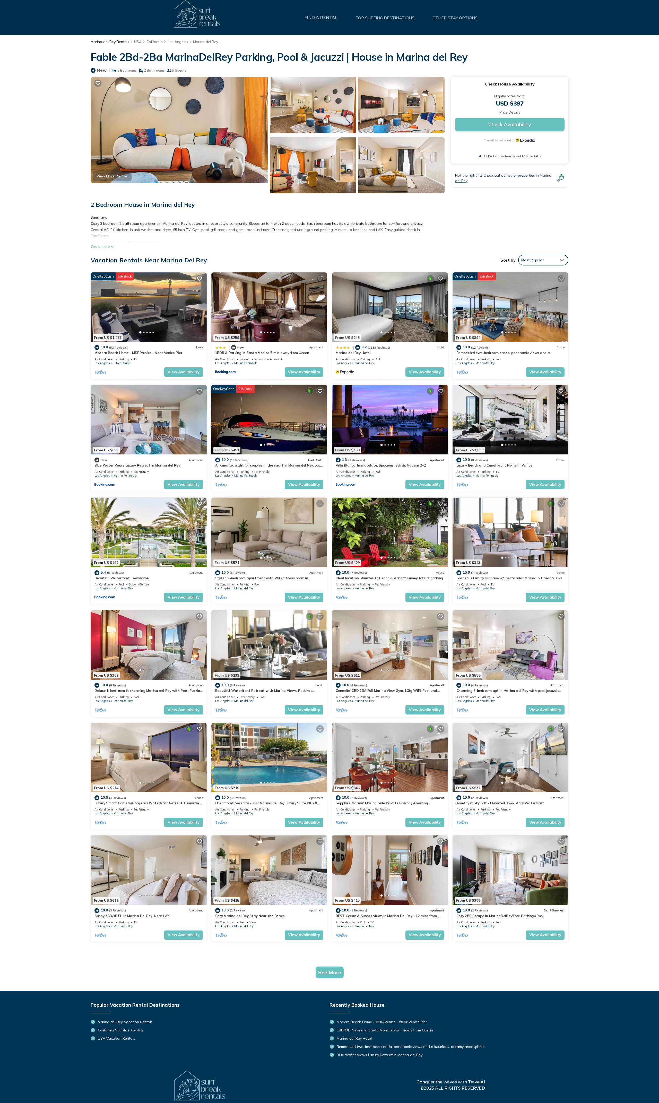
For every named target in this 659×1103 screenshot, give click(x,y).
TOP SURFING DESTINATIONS (384, 17)
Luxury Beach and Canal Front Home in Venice (494, 465)
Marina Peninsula (245, 363)
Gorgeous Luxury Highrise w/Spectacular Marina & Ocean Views (509, 578)
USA (138, 41)
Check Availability (509, 124)
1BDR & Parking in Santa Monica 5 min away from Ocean (262, 353)
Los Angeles (178, 41)
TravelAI (476, 1082)
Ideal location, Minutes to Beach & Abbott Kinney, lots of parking (389, 578)
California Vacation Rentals (121, 1030)
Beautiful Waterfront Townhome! (121, 578)
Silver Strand (122, 363)
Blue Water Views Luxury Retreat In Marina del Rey (137, 465)
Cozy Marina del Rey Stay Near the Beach (250, 916)
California (154, 41)
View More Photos (112, 176)
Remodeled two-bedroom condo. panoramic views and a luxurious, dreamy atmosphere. (411, 1046)
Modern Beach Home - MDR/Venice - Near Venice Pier (138, 353)
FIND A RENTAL (320, 17)
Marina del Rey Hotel (353, 353)
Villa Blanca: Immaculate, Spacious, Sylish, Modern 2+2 (381, 465)
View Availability (184, 371)
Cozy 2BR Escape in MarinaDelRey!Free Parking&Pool (500, 916)
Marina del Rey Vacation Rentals (125, 1022)
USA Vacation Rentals (116, 1038)
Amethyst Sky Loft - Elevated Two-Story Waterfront (500, 803)
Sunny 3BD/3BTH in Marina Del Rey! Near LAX (132, 916)
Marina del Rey (205, 41)
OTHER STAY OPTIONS (455, 17)
